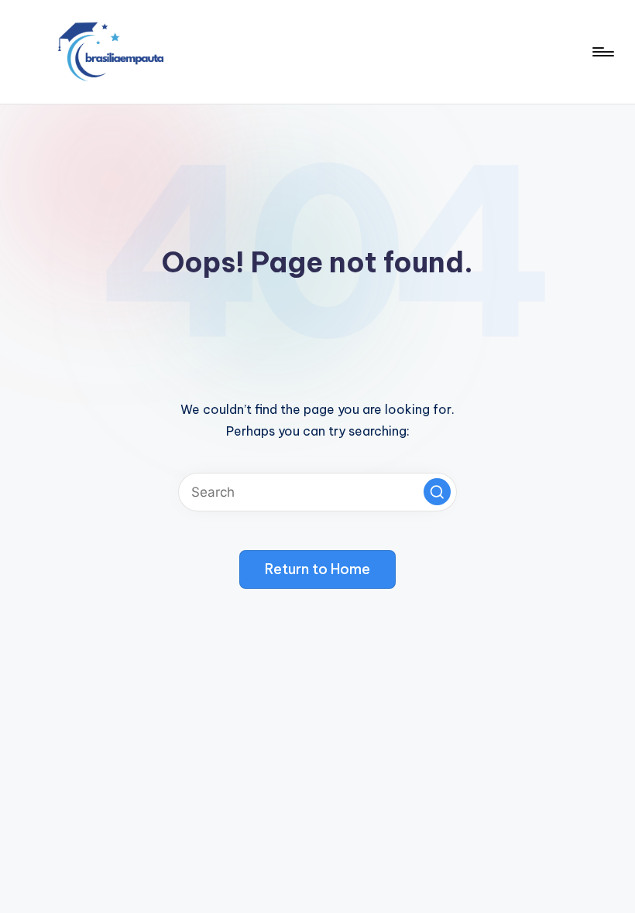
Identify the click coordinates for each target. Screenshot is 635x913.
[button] (437, 491)
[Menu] (602, 51)
